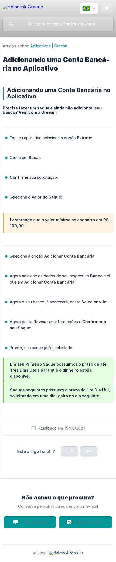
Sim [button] (69, 451)
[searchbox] (58, 24)
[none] (23, 7)
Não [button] (88, 451)
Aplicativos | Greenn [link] (48, 46)
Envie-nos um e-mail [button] (90, 524)
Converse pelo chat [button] (34, 524)
